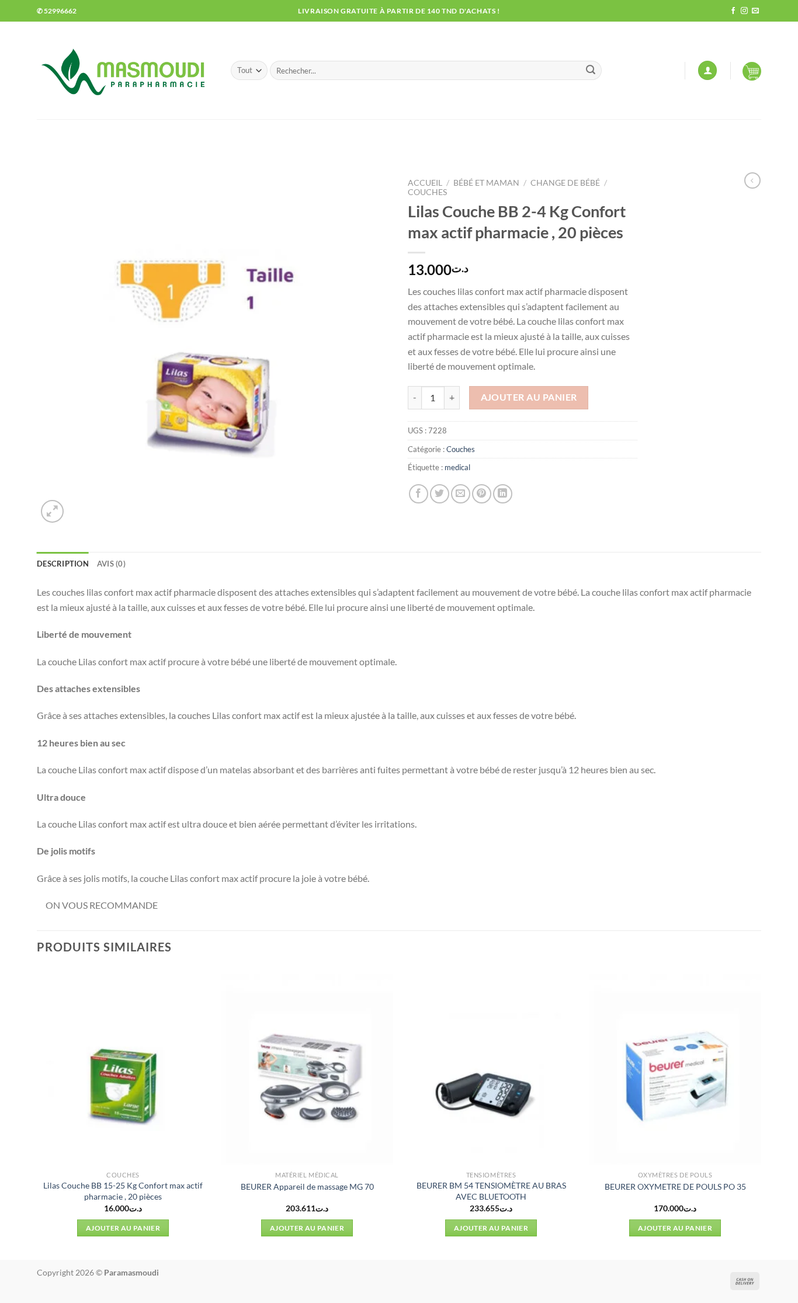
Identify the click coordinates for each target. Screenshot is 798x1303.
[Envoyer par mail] (460, 493)
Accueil (425, 182)
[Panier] (752, 70)
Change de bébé (565, 182)
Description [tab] (63, 563)
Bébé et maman (486, 182)
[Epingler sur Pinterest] (481, 493)
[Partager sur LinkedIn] (502, 493)
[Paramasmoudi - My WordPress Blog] (125, 70)
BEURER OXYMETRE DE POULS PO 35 (675, 1186)
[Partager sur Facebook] (418, 493)
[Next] (760, 1113)
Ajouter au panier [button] (123, 1228)
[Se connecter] (707, 70)
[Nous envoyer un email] (755, 11)
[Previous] (37, 1113)
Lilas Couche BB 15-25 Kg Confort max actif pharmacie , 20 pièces (123, 1190)
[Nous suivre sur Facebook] (733, 11)
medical (457, 467)
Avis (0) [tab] (111, 563)
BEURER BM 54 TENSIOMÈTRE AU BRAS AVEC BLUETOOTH (491, 1190)
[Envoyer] (591, 71)
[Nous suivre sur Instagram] (744, 11)
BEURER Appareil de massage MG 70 (307, 1186)
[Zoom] (52, 511)
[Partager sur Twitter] (439, 493)
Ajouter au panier (529, 397)
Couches (427, 192)
